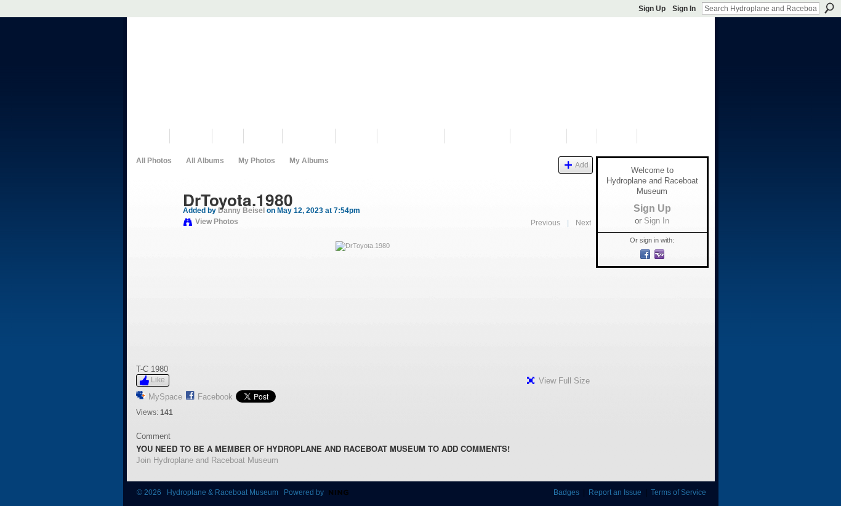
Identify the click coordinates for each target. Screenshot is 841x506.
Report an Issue (615, 492)
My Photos (256, 160)
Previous (545, 223)
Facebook (215, 396)
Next (583, 223)
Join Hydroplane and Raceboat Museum (207, 460)
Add (582, 165)
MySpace (165, 396)
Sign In (684, 8)
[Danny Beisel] (155, 226)
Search (829, 8)
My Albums (309, 160)
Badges (566, 492)
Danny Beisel (241, 210)
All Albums (205, 160)
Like (158, 379)
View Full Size (564, 380)
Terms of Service (678, 492)
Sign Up (652, 8)
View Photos (216, 221)
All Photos (154, 160)
